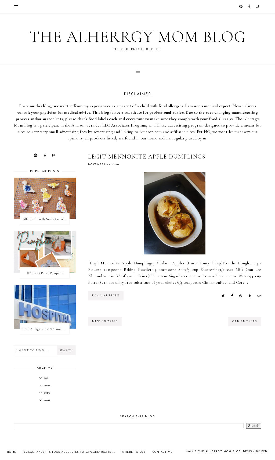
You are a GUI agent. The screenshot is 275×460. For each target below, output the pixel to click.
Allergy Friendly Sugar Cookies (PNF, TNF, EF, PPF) (46, 219)
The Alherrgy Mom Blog (137, 36)
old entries (244, 321)
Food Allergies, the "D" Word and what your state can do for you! (46, 329)
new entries (105, 321)
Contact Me (163, 452)
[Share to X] (223, 296)
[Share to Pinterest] (240, 296)
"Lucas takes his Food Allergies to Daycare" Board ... (69, 452)
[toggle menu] (16, 6)
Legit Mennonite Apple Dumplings (146, 156)
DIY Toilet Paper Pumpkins (45, 273)
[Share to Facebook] (232, 296)
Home (11, 452)
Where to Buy (134, 452)
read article (106, 295)
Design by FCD (255, 451)
